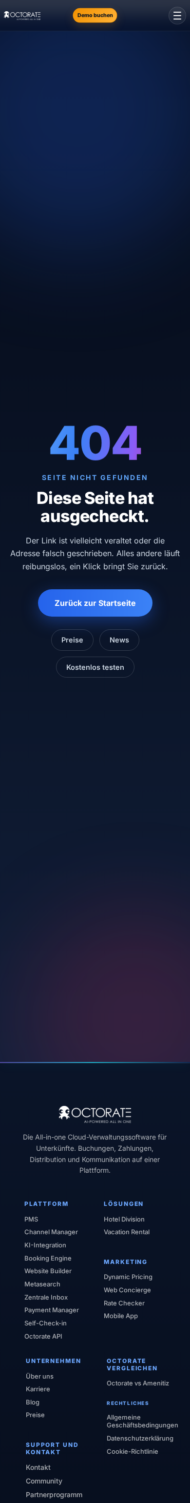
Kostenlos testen (95, 667)
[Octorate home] (22, 15)
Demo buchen (95, 15)
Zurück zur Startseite (95, 603)
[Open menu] (177, 15)
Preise (72, 640)
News (119, 640)
